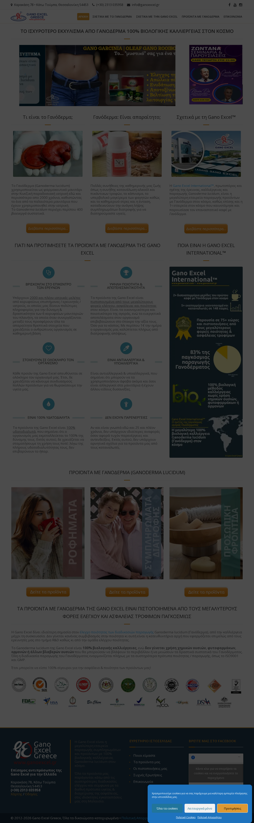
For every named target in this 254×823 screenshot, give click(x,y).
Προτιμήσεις (232, 808)
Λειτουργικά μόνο (200, 808)
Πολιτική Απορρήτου (209, 817)
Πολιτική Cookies (185, 817)
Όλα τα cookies (167, 808)
